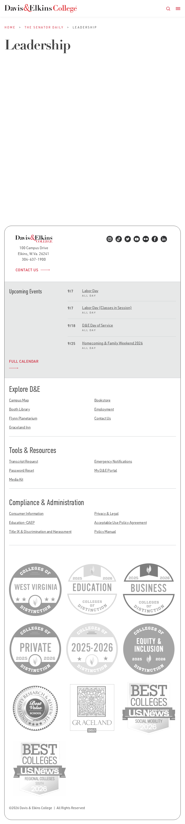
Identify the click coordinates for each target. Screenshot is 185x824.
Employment (104, 409)
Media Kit (16, 479)
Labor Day (90, 290)
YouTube (138, 242)
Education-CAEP (22, 522)
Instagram (111, 242)
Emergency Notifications (113, 461)
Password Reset (21, 470)
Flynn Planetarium (23, 418)
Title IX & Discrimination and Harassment (40, 531)
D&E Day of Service (97, 325)
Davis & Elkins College (41, 8)
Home (10, 27)
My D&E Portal (105, 470)
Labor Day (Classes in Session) (107, 307)
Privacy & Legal (106, 513)
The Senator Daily (44, 27)
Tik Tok (120, 242)
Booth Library (19, 409)
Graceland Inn (20, 427)
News (51, 184)
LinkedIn (165, 242)
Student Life (15, 188)
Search (168, 9)
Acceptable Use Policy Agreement (120, 522)
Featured (12, 184)
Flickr (147, 242)
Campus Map (19, 400)
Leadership (33, 184)
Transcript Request (23, 461)
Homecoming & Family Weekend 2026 (112, 343)
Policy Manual (105, 531)
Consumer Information (26, 513)
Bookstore (102, 400)
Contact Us (27, 270)
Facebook (156, 242)
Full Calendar (24, 361)
